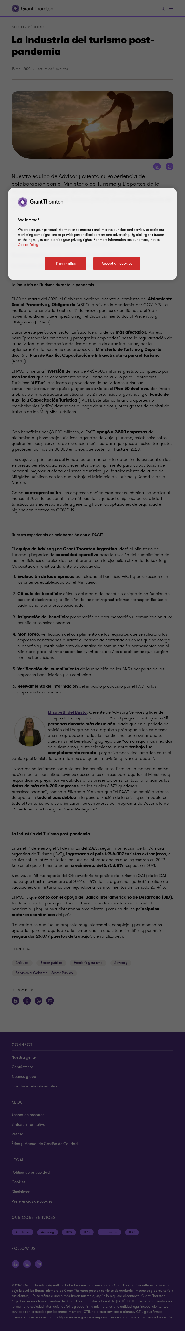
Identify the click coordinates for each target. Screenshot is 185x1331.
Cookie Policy (28, 245)
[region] (92, 234)
